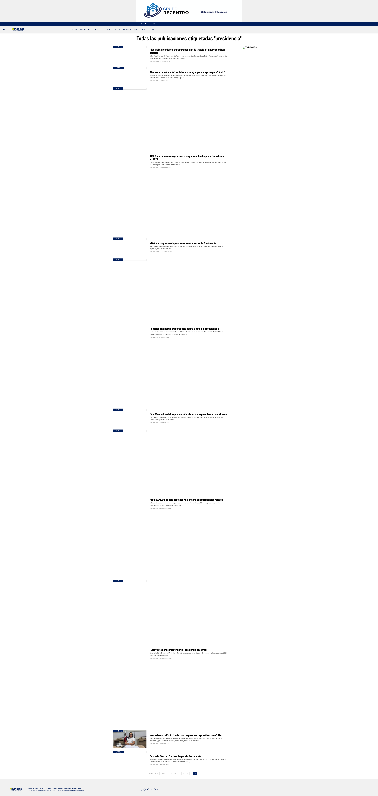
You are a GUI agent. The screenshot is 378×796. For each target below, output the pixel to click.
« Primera (164, 773)
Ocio (143, 29)
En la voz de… (99, 29)
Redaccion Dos (154, 422)
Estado (90, 29)
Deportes (136, 29)
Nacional (109, 29)
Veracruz (83, 29)
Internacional (126, 29)
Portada (74, 29)
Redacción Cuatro (154, 61)
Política (117, 29)
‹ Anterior (173, 773)
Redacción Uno (154, 80)
